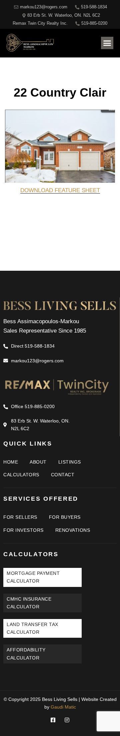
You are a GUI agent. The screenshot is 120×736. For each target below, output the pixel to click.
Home (10, 462)
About (38, 462)
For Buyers (65, 517)
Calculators (21, 474)
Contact (63, 474)
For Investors (23, 530)
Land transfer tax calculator (32, 628)
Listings (69, 462)
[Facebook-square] (53, 720)
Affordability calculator (26, 653)
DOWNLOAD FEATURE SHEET (60, 190)
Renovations (72, 530)
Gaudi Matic (63, 707)
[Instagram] (67, 720)
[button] (107, 43)
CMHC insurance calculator (29, 602)
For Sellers (20, 517)
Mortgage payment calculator (33, 577)
